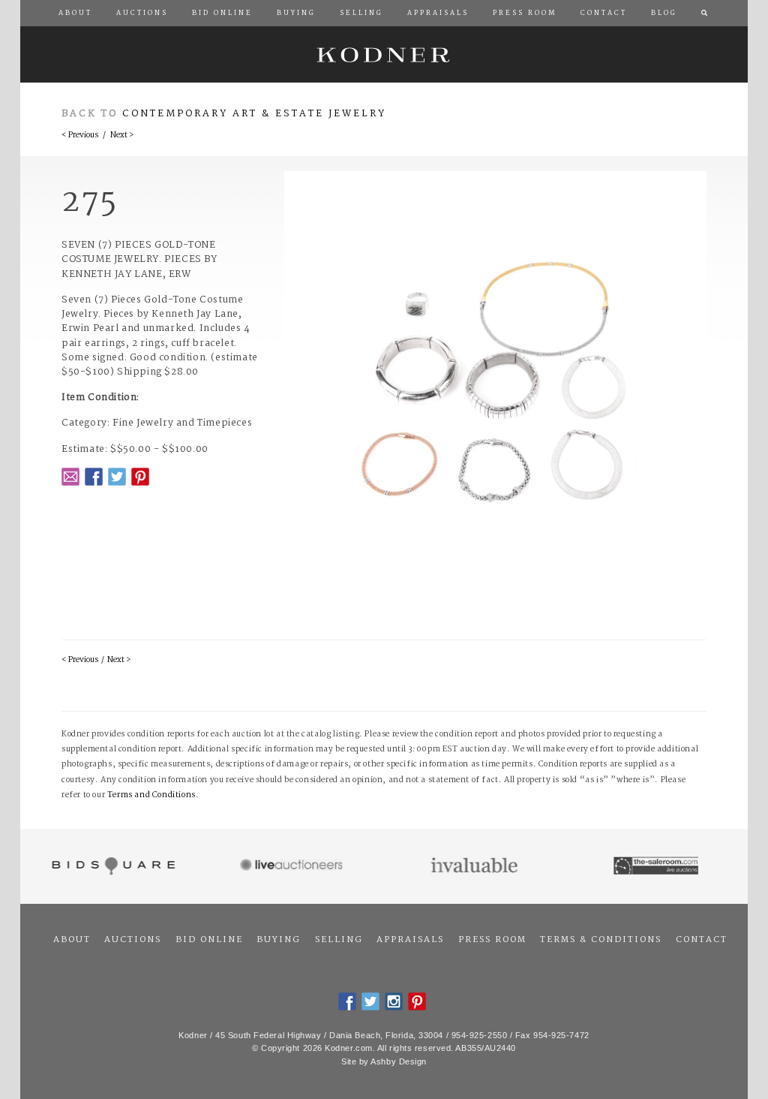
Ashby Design (398, 1061)
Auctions (132, 940)
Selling (339, 940)
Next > (122, 135)
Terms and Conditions (151, 795)
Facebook (94, 477)
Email (71, 477)
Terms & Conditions (601, 940)
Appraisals (410, 940)
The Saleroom (657, 866)
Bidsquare (111, 866)
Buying (278, 940)
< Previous (80, 135)
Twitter (117, 477)
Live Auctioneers (294, 866)
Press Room (492, 940)
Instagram (394, 1001)
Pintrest (140, 477)
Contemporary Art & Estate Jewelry (254, 114)
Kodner (384, 54)
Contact (702, 940)
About (72, 940)
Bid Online (209, 940)
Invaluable (475, 866)
